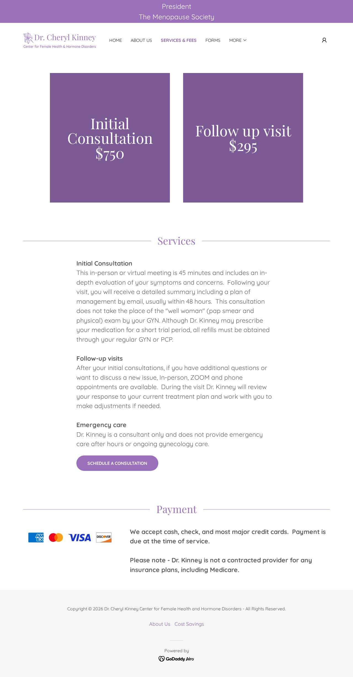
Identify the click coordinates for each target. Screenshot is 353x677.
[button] (324, 40)
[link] (60, 40)
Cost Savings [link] (189, 624)
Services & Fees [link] (179, 40)
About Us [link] (141, 40)
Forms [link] (212, 40)
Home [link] (115, 40)
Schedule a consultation (117, 463)
